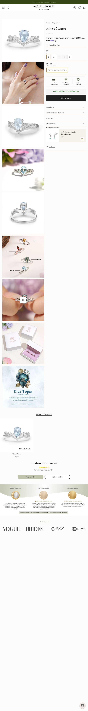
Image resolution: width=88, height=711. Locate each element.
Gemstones (49, 118)
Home (48, 23)
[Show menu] (3, 7)
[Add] (82, 139)
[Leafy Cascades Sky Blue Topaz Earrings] (52, 135)
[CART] (84, 7)
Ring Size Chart (55, 45)
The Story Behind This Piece (55, 113)
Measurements (50, 124)
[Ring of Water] (16, 435)
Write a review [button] (31, 477)
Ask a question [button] (57, 477)
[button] (82, 705)
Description (50, 107)
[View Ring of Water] (23, 300)
